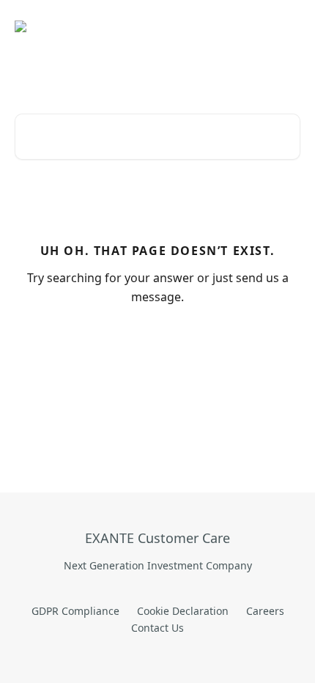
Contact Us (157, 628)
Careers (265, 611)
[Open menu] (287, 26)
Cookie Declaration (183, 611)
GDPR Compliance (75, 611)
